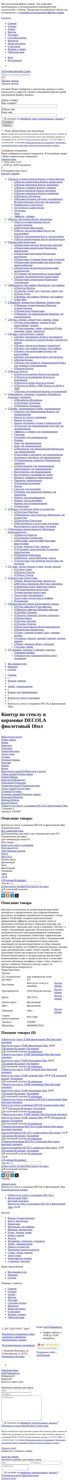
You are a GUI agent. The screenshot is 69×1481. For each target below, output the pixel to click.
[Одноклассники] (8, 895)
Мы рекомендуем (17, 663)
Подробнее (33, 1048)
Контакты (13, 40)
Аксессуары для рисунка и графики (33, 598)
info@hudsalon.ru (53, 1327)
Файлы (5, 800)
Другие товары (58, 984)
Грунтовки (20, 210)
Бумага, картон (16, 1235)
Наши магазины (16, 43)
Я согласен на (34, 118)
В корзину (20, 880)
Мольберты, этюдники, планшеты (26, 1241)
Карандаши (14, 1223)
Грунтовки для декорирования (30, 437)
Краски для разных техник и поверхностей (37, 423)
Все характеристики (12, 830)
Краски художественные (21, 1218)
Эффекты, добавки (24, 216)
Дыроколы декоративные (28, 480)
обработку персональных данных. (38, 1423)
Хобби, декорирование (20, 1244)
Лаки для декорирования (27, 443)
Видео (4, 802)
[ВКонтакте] (3, 895)
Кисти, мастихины (18, 1221)
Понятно (6, 18)
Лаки (17, 213)
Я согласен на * (31, 1423)
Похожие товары (10, 794)
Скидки (12, 669)
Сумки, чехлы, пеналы (20, 1252)
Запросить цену (30, 1475)
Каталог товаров (10, 173)
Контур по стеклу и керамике (17, 845)
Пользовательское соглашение (18, 1345)
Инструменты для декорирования (32, 471)
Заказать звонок (10, 80)
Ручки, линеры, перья (19, 1232)
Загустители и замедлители (29, 207)
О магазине (14, 46)
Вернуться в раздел (11, 771)
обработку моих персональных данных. (42, 118)
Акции (11, 29)
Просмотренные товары (14, 1189)
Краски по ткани (23, 420)
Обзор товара (8, 774)
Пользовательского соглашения (39, 142)
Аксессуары (7, 788)
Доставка (13, 34)
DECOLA (6, 856)
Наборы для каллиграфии (28, 500)
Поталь (18, 486)
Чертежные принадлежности (23, 1249)
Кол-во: (6, 883)
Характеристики (10, 785)
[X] (17, 895)
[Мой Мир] (12, 895)
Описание (6, 782)
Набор (4, 777)
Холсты (12, 1238)
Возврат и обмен (17, 49)
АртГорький (43, 1355)
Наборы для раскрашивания (29, 497)
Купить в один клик (37, 1425)
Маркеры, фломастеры (20, 1229)
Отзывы (12, 26)
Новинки (13, 666)
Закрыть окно (8, 159)
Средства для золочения (27, 489)
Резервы (18, 440)
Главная (12, 23)
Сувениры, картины (19, 1261)
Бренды (12, 32)
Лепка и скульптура (18, 1246)
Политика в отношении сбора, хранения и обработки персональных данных (18, 1337)
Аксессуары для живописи (28, 595)
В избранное (35, 1051)
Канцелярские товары (20, 1258)
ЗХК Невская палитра (13, 850)
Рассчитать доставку (37, 886)
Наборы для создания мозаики (30, 503)
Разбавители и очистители (28, 204)
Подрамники (21, 601)
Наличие (6, 797)
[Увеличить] (34, 805)
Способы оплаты (17, 37)
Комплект (6, 780)
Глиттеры (19, 434)
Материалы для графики (21, 1226)
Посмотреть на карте (13, 1356)
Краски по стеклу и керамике (30, 417)
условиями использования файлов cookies (41, 12)
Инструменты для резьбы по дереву (33, 474)
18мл (4, 873)
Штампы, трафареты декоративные (33, 477)
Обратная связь (16, 52)
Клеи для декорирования (27, 446)
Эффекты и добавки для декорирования (36, 431)
